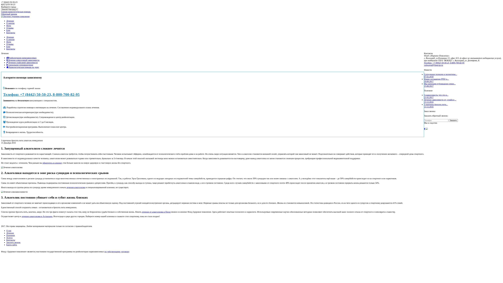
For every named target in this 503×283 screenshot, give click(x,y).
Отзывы (9, 28)
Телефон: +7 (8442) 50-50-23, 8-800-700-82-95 (41, 94)
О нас (8, 231)
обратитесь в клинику (52, 163)
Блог (8, 30)
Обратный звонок (9, 14)
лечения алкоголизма (75, 187)
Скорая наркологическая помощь (16, 12)
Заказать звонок (13, 242)
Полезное (10, 235)
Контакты (10, 33)
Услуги (9, 238)
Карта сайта (11, 245)
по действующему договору (116, 252)
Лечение (10, 21)
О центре (10, 23)
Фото (8, 26)
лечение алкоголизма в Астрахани (37, 216)
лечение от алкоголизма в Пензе (156, 212)
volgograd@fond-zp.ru (433, 65)
